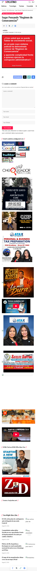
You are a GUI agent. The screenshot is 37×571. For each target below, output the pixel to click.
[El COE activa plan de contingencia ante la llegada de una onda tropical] (30, 521)
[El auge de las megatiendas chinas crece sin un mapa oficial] (30, 559)
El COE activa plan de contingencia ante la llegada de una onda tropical (13, 521)
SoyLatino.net (5, 426)
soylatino (5, 30)
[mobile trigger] (3, 2)
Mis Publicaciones (8, 13)
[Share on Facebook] (6, 25)
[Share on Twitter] (9, 25)
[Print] (15, 25)
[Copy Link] (12, 25)
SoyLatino (10, 2)
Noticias (19, 13)
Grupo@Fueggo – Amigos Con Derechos (18, 426)
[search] (29, 2)
